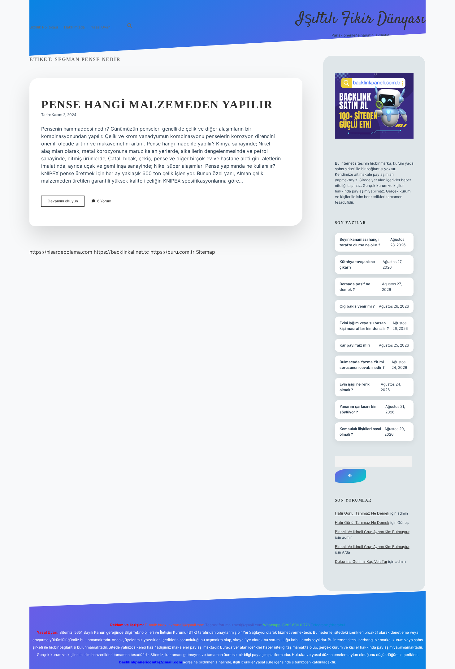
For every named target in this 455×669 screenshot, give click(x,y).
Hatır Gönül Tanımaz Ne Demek (362, 513)
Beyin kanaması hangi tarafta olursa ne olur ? (360, 242)
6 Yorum (104, 201)
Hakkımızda (74, 27)
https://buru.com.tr (172, 252)
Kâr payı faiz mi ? (355, 345)
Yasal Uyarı (100, 27)
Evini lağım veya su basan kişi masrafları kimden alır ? (364, 326)
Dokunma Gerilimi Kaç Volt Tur (361, 561)
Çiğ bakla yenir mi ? (357, 306)
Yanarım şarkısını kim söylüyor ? (359, 409)
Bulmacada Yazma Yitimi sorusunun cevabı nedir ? (362, 365)
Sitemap (205, 252)
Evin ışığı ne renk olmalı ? (355, 387)
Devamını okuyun (66, 202)
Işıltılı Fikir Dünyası (361, 19)
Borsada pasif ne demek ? (355, 287)
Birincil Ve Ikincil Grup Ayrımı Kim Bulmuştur (372, 531)
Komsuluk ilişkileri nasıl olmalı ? (360, 431)
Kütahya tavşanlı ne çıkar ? (357, 264)
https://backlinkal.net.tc (121, 252)
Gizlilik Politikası (43, 27)
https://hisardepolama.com (60, 252)
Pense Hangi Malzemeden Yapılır (157, 104)
